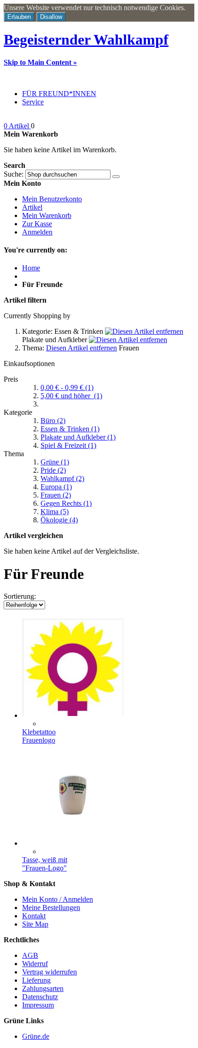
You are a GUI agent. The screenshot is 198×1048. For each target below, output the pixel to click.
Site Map (35, 924)
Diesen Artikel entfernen (81, 348)
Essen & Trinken (70, 429)
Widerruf (35, 964)
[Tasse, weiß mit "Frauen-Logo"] (72, 843)
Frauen (56, 495)
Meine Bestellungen (51, 907)
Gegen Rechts (66, 503)
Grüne (55, 462)
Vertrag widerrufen (49, 972)
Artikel (32, 207)
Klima (55, 511)
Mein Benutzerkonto (52, 199)
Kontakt (34, 916)
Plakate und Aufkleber (78, 437)
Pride (53, 470)
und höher (71, 396)
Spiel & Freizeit (68, 445)
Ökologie (59, 520)
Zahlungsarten (43, 988)
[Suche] (116, 176)
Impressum (38, 1005)
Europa (56, 487)
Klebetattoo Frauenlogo (39, 736)
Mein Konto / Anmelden (57, 899)
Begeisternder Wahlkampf (86, 39)
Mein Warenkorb (46, 215)
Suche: (13, 174)
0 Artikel (17, 126)
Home (31, 268)
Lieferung (36, 980)
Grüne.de (35, 1036)
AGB (30, 955)
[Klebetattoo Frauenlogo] (72, 715)
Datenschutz (40, 997)
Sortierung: (20, 596)
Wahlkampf (62, 478)
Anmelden (37, 232)
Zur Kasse (37, 224)
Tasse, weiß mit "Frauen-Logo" (44, 864)
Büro (53, 420)
